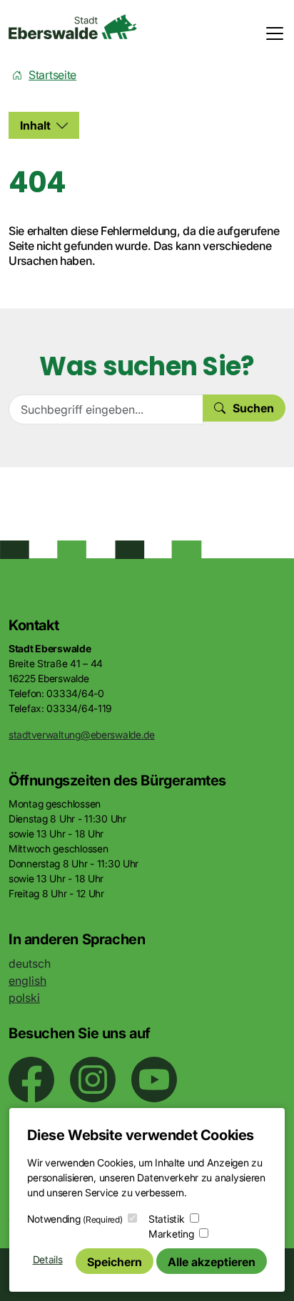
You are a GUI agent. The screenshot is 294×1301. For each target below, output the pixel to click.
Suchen (253, 408)
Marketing (170, 1234)
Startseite (52, 75)
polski (24, 998)
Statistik (166, 1219)
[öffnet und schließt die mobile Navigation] (270, 33)
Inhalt (35, 125)
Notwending (74, 1219)
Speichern (114, 1262)
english (27, 980)
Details (48, 1259)
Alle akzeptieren (211, 1262)
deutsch (30, 963)
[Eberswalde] (73, 26)
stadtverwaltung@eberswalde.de (82, 734)
